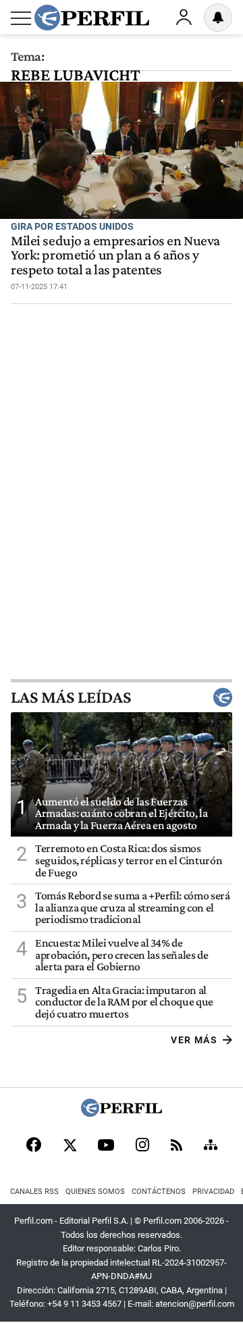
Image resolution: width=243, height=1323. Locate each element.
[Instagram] (142, 1146)
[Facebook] (33, 1146)
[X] (69, 1146)
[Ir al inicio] (91, 17)
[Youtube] (106, 1146)
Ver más (194, 1039)
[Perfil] (121, 1113)
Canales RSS (34, 1191)
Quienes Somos (95, 1191)
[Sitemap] (210, 1146)
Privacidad (213, 1191)
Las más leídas (71, 697)
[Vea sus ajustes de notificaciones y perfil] (218, 17)
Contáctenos (159, 1191)
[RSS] (176, 1146)
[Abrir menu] (21, 18)
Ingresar (183, 17)
